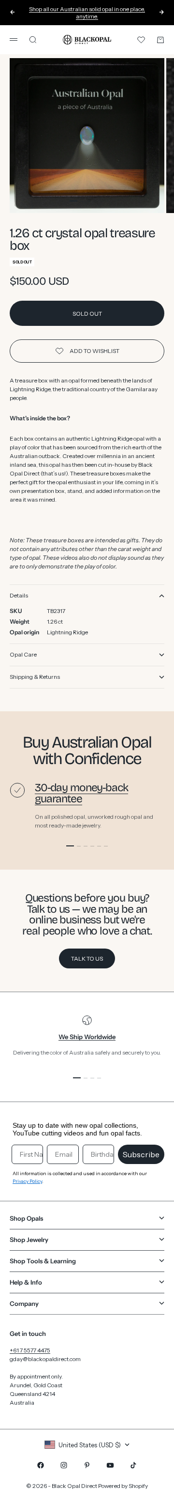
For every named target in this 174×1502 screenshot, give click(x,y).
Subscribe (141, 1154)
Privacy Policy (27, 1181)
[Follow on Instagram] (64, 1465)
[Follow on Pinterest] (87, 1465)
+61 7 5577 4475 (30, 1350)
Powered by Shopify (123, 1485)
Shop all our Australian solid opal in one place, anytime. (87, 12)
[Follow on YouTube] (110, 1465)
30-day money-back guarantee (81, 793)
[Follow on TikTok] (133, 1465)
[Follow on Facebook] (40, 1465)
